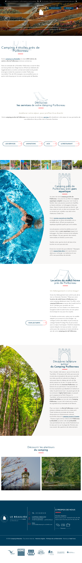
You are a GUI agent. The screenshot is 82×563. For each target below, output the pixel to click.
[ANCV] (11, 552)
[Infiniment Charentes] (61, 552)
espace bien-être (59, 251)
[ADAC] (21, 552)
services (46, 117)
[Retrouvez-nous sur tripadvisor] (10, 8)
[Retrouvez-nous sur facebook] (5, 8)
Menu (6, 19)
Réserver (68, 8)
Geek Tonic (72, 538)
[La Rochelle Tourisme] (51, 552)
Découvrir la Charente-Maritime (39, 29)
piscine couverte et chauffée (63, 218)
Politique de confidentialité (54, 538)
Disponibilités (66, 24)
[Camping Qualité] (41, 552)
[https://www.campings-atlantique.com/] (71, 552)
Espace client (55, 8)
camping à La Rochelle (13, 59)
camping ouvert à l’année (71, 416)
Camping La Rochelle (21, 29)
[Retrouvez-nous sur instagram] (7, 8)
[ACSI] (31, 552)
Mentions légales (40, 538)
